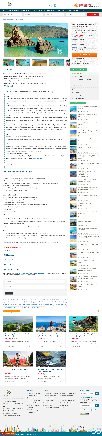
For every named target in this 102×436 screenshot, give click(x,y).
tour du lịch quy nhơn (16, 304)
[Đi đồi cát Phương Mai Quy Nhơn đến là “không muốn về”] (74, 133)
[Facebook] (81, 410)
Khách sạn (76, 89)
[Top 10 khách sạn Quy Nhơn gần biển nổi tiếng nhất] (74, 214)
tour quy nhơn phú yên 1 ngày (28, 299)
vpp (95, 401)
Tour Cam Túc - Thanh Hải (68, 403)
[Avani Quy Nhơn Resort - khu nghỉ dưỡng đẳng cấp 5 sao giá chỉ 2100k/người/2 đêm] (74, 174)
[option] (11, 63)
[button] (4, 62)
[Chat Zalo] (93, 432)
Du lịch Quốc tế (26, 10)
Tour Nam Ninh (48, 400)
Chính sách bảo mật (33, 412)
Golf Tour (61, 10)
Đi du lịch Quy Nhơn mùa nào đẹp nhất (88, 195)
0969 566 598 (85, 5)
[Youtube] (91, 410)
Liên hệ (84, 10)
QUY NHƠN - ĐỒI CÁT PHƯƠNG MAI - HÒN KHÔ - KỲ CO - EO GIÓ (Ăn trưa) (31, 92)
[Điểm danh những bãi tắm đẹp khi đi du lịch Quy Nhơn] (74, 125)
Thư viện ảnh (77, 95)
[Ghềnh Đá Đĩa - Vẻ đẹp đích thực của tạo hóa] (74, 206)
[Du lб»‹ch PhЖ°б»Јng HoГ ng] (8, 393)
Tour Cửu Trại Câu (49, 398)
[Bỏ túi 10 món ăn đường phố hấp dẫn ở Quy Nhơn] (74, 287)
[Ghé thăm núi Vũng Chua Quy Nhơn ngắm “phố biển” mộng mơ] (74, 182)
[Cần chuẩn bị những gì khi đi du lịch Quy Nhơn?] (74, 166)
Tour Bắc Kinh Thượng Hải (51, 395)
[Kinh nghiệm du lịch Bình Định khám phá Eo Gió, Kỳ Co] (74, 117)
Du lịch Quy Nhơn (18, 19)
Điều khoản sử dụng (33, 410)
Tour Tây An (64, 405)
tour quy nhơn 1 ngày (57, 299)
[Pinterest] (84, 410)
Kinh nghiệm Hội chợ (34, 393)
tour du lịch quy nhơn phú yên (34, 302)
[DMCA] (84, 413)
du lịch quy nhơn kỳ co (60, 304)
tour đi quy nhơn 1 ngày (13, 299)
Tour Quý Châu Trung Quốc (51, 407)
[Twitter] (88, 410)
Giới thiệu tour (77, 73)
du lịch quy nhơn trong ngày (46, 304)
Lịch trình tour (77, 76)
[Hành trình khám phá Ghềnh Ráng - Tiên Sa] (74, 141)
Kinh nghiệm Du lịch (33, 395)
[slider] (75, 28)
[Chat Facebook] (98, 432)
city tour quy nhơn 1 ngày (38, 307)
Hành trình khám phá (34, 400)
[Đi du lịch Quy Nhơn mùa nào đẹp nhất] (74, 198)
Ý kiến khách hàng (78, 98)
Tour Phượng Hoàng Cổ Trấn (69, 393)
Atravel (63, 407)
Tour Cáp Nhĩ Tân (66, 398)
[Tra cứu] (97, 405)
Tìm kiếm (94, 15)
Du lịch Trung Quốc (13, 10)
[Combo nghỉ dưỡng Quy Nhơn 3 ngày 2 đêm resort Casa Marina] (74, 222)
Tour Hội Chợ (51, 10)
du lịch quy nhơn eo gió (23, 307)
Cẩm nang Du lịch (33, 398)
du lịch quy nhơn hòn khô (10, 307)
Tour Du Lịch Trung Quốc (51, 393)
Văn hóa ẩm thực (33, 403)
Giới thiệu (76, 10)
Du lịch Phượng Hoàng (8, 19)
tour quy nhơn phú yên (44, 299)
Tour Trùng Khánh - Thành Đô (69, 400)
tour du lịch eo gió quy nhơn (30, 304)
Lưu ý (75, 82)
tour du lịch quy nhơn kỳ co (50, 302)
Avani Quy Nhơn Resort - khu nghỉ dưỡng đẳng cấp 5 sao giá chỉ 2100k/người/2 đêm (86, 173)
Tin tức (68, 10)
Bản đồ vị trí (77, 86)
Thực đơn (76, 92)
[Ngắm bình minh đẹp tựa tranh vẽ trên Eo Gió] (74, 149)
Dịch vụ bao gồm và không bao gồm (83, 79)
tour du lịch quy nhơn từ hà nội (17, 302)
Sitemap (30, 407)
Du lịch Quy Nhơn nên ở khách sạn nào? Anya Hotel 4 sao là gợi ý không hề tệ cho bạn (88, 157)
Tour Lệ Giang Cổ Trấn (67, 395)
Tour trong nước (39, 10)
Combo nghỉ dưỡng (33, 405)
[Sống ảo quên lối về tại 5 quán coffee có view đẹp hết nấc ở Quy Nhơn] (74, 190)
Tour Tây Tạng (48, 405)
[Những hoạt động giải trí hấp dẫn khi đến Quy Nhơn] (74, 109)
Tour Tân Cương (48, 403)
